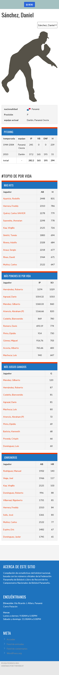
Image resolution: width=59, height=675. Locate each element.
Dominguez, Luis (11, 446)
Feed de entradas (15, 644)
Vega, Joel (8, 478)
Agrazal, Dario (10, 296)
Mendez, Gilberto (11, 304)
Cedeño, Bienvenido (13, 318)
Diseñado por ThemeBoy (12, 666)
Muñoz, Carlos (10, 264)
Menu (30, 4)
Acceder (11, 639)
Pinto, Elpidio (9, 333)
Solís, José (8, 514)
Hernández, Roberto (13, 289)
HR (52, 464)
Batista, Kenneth (11, 431)
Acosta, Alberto (11, 348)
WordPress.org (14, 653)
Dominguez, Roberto (13, 492)
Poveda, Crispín (10, 438)
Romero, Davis (10, 326)
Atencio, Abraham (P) (13, 311)
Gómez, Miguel (10, 340)
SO (52, 282)
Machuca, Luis (10, 355)
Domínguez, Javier (12, 536)
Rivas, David (9, 257)
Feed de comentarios (17, 648)
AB (42, 192)
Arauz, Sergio (9, 249)
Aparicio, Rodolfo (11, 198)
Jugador (7, 192)
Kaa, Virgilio (9, 227)
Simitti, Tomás (10, 235)
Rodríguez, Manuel (12, 471)
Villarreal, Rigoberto (12, 500)
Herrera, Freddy (10, 206)
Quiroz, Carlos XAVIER (14, 213)
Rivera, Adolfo (10, 242)
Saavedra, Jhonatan (12, 220)
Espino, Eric (8, 529)
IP (40, 282)
